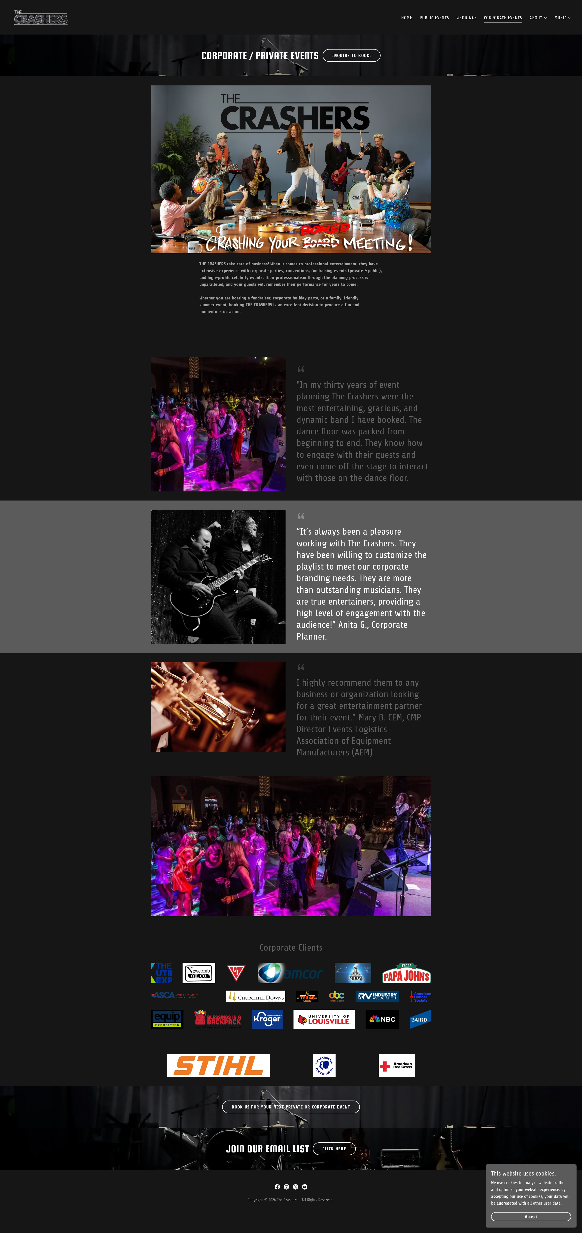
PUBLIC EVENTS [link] (434, 17)
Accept (531, 1216)
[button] (538, 18)
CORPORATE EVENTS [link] (503, 17)
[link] (41, 17)
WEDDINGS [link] (467, 17)
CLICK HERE (334, 1148)
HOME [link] (406, 17)
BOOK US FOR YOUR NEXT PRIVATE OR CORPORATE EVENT (291, 1107)
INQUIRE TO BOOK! (351, 55)
